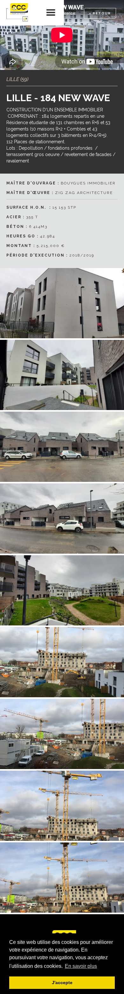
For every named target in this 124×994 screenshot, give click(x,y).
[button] (51, 13)
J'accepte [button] (62, 982)
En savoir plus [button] (81, 966)
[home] (19, 13)
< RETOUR (100, 13)
